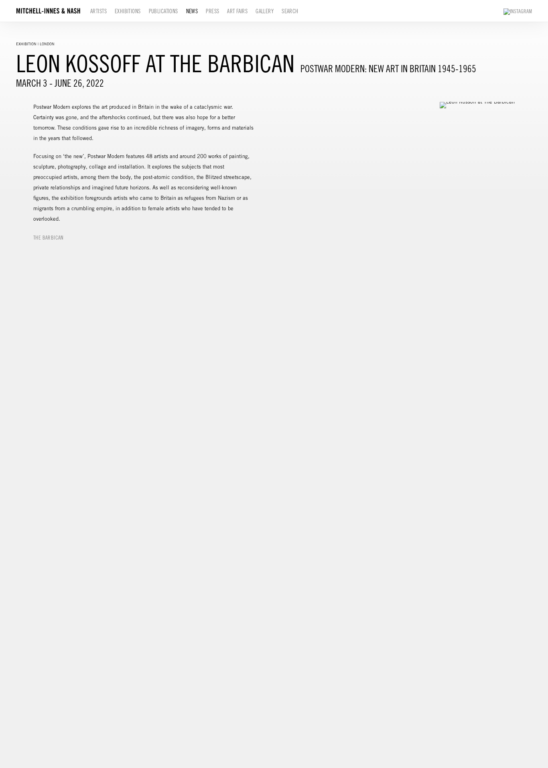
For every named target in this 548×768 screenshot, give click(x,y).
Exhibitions (128, 11)
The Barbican (48, 238)
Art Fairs (237, 11)
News (192, 11)
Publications (163, 11)
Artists (98, 11)
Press (212, 11)
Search (290, 11)
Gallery (265, 11)
